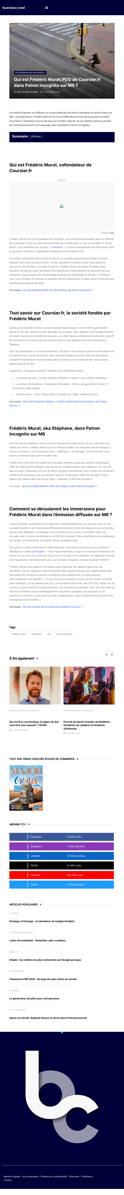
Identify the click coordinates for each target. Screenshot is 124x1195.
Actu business (17, 1010)
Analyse (13, 952)
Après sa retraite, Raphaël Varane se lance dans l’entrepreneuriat (48, 1017)
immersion (37, 634)
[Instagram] (113, 1175)
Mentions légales (12, 1176)
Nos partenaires (30, 1176)
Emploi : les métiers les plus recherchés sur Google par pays (45, 959)
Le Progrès (38, 551)
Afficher (36, 136)
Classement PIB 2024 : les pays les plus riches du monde (43, 979)
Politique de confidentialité (54, 1176)
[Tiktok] (107, 1175)
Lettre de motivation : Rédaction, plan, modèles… (38, 940)
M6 (49, 634)
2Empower (74, 1176)
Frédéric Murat (19, 634)
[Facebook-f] (113, 1173)
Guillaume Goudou (27, 92)
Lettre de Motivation (21, 932)
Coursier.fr (57, 247)
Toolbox (14, 913)
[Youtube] (119, 1173)
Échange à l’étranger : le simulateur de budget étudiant (41, 921)
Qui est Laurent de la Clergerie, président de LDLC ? (53, 606)
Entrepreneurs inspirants (24, 710)
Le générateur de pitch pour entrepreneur (34, 998)
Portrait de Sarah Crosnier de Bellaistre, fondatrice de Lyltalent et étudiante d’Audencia (87, 725)
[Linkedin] (119, 1175)
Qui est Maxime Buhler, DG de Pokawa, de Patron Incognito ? (58, 290)
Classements (16, 971)
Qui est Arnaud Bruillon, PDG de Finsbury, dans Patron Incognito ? (59, 486)
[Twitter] (107, 1173)
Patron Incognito (64, 634)
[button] (46, 7)
